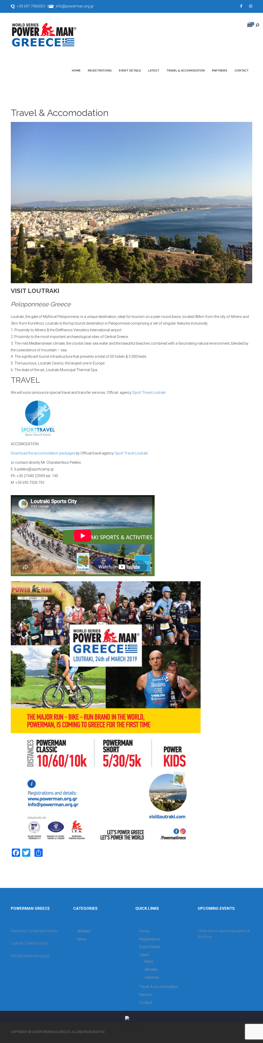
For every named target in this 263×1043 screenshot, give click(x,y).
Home (76, 70)
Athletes (83, 931)
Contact (241, 70)
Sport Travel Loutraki (149, 392)
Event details (130, 70)
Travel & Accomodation (185, 70)
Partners (219, 70)
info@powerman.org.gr (75, 6)
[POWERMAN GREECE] (49, 35)
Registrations (100, 70)
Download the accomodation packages (43, 453)
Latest (153, 70)
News (81, 939)
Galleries (151, 977)
